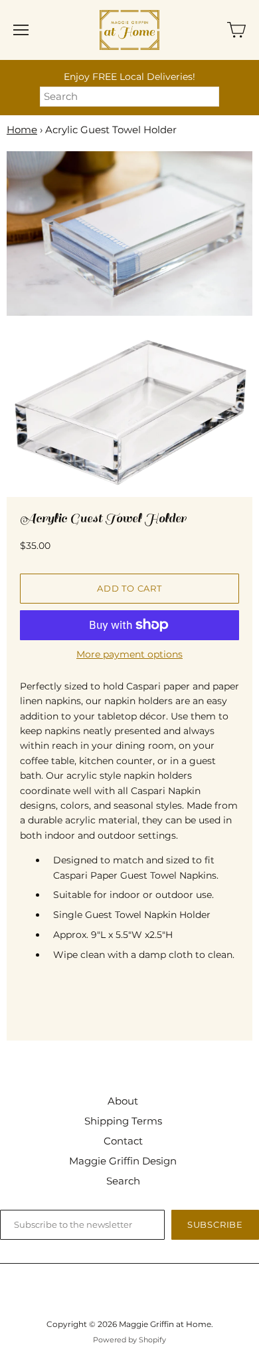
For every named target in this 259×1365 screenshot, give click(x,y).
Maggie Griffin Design (123, 1160)
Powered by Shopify (129, 1339)
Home (22, 129)
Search (123, 1180)
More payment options (129, 654)
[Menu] (21, 30)
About (123, 1101)
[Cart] (236, 30)
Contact (123, 1141)
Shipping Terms (123, 1121)
